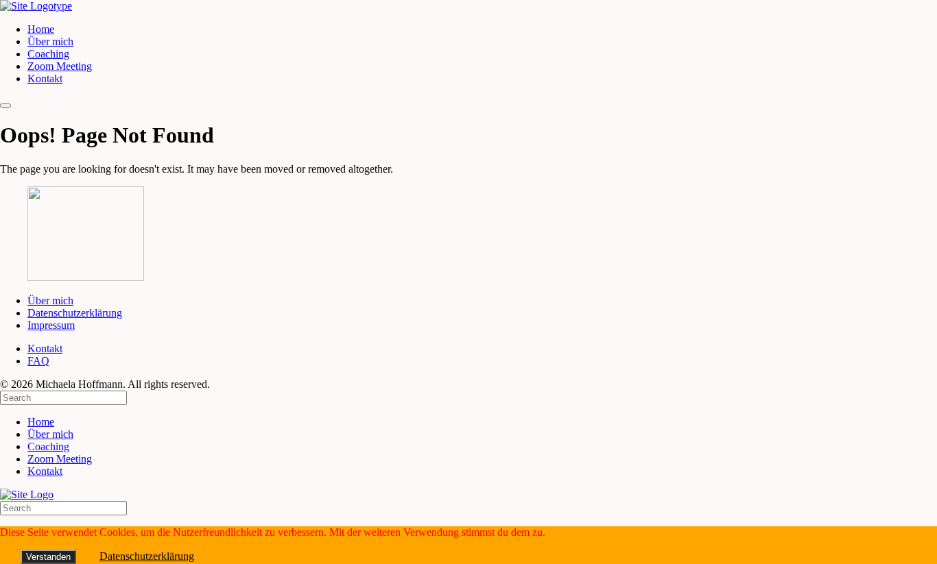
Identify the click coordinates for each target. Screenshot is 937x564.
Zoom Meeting (59, 66)
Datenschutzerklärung (74, 313)
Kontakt (44, 78)
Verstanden (48, 557)
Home (40, 29)
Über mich (50, 41)
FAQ (38, 361)
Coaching (48, 54)
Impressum (51, 325)
